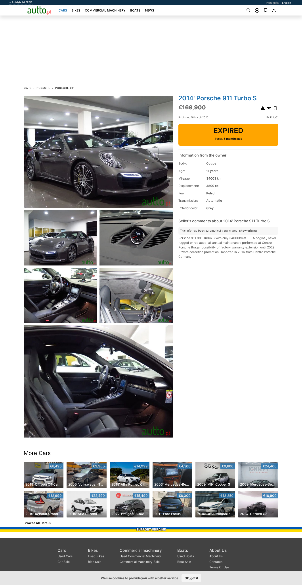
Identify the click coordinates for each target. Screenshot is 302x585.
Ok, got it (191, 578)
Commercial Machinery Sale (140, 562)
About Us (218, 550)
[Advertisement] (151, 52)
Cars (63, 10)
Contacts (215, 562)
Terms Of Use (219, 567)
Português (272, 2)
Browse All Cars (36, 523)
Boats (135, 10)
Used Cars (65, 556)
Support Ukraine (151, 529)
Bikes (76, 10)
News (149, 10)
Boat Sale (184, 562)
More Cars (37, 453)
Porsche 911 (65, 87)
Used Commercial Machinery (140, 556)
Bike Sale (94, 562)
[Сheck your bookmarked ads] (265, 10)
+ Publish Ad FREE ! (21, 2)
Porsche (43, 87)
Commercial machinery (105, 10)
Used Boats (185, 556)
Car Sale (63, 562)
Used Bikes (96, 556)
